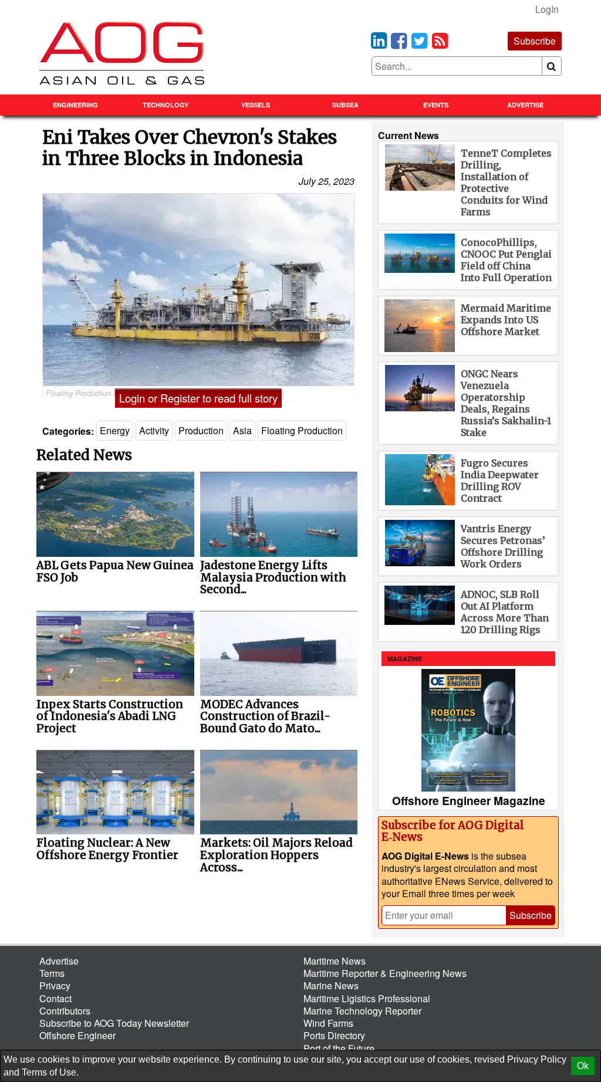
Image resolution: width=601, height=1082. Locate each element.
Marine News (331, 985)
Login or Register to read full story (198, 397)
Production (201, 430)
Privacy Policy (536, 1059)
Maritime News (334, 961)
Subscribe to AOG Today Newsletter (114, 1023)
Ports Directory (334, 1035)
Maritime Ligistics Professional (366, 998)
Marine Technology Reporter (362, 1011)
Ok (583, 1066)
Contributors (64, 1011)
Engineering (75, 104)
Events (435, 104)
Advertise (525, 104)
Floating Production (302, 430)
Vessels (255, 104)
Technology (165, 104)
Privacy (54, 985)
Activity (154, 430)
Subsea (345, 104)
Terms (52, 973)
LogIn (547, 9)
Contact (55, 998)
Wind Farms (328, 1023)
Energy (115, 430)
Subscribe (535, 41)
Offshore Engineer (77, 1035)
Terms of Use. (50, 1072)
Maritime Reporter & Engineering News (385, 973)
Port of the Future (338, 1048)
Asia (242, 430)
